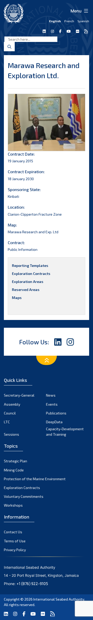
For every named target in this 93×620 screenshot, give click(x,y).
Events (52, 404)
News (51, 395)
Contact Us (13, 532)
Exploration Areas (27, 281)
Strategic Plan (15, 461)
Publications (56, 413)
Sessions (11, 434)
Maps (17, 297)
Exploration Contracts (31, 273)
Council (10, 413)
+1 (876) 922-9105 (32, 583)
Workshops (13, 505)
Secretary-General (19, 395)
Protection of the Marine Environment (35, 479)
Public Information (22, 249)
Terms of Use (15, 541)
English (55, 21)
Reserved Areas (26, 289)
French (69, 21)
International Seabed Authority (58, 599)
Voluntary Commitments (23, 496)
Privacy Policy (15, 550)
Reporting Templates (30, 265)
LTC (7, 422)
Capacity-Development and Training (65, 431)
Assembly (12, 404)
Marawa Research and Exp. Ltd (33, 232)
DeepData (54, 422)
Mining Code (14, 470)
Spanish (83, 21)
